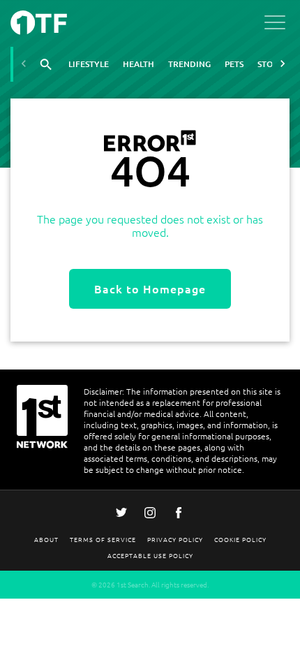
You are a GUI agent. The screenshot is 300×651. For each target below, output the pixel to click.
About (46, 539)
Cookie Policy (240, 539)
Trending (189, 64)
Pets (234, 64)
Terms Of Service (103, 539)
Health (138, 64)
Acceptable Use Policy (150, 555)
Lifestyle (88, 64)
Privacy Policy (175, 539)
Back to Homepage (150, 288)
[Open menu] (275, 25)
